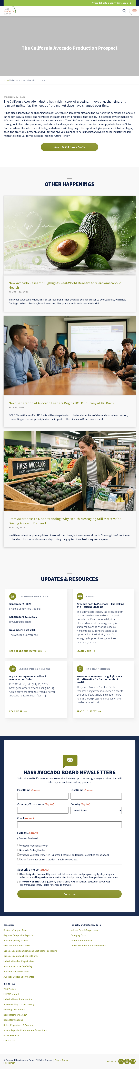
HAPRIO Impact (11, 994)
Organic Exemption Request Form (21, 955)
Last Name (82, 790)
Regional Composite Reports (18, 935)
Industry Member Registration (19, 961)
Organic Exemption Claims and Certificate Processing (30, 950)
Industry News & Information (18, 999)
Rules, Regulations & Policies (18, 1025)
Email (25, 818)
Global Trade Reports (81, 940)
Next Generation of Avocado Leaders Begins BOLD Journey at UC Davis (61, 403)
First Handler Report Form (17, 945)
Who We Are (10, 988)
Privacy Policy (61, 1060)
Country (80, 804)
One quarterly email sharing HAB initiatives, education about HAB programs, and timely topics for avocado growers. (65, 883)
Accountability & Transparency (19, 1004)
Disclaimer (10, 1062)
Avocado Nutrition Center (16, 971)
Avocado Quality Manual (16, 940)
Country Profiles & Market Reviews (88, 945)
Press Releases (11, 1035)
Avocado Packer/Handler (33, 850)
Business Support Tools (15, 930)
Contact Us (9, 1040)
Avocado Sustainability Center (19, 976)
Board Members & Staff (15, 1014)
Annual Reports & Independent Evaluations (25, 1030)
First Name (28, 790)
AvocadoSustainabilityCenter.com (110, 2)
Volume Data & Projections (84, 930)
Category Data (78, 935)
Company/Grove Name (35, 804)
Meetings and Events (14, 1009)
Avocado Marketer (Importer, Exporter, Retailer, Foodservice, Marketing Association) (64, 855)
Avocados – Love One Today (18, 966)
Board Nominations (13, 1019)
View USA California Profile (69, 147)
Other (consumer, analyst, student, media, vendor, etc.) (49, 859)
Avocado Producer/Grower (34, 845)
